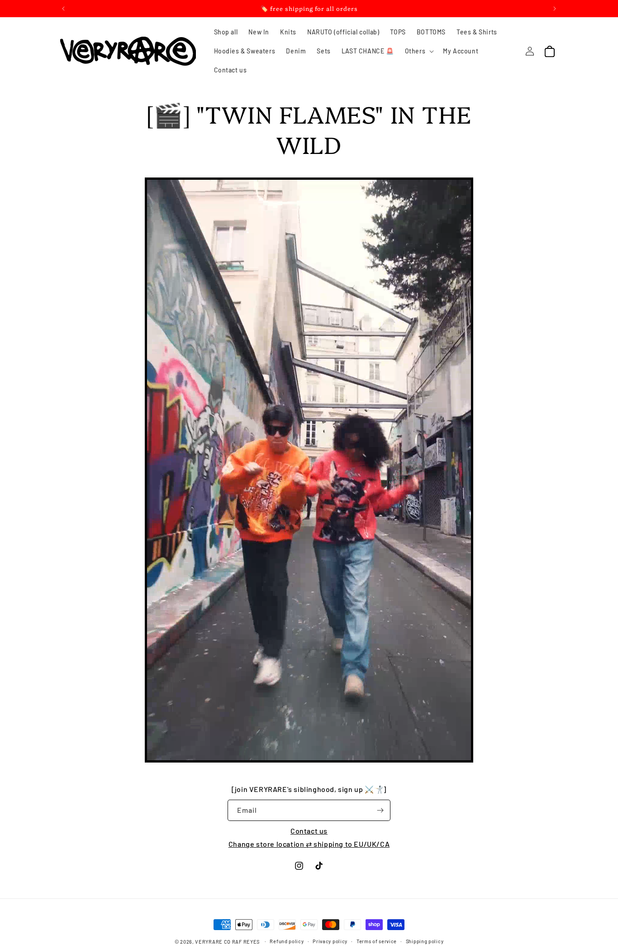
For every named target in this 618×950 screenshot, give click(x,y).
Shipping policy (425, 941)
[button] (418, 51)
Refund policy (287, 941)
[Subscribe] (380, 810)
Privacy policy (330, 941)
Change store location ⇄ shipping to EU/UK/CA (309, 844)
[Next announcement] (555, 8)
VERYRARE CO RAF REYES (227, 942)
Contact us (309, 830)
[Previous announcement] (63, 8)
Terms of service (377, 941)
